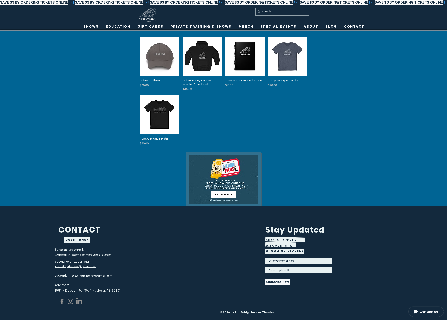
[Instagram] (70, 301)
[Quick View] (159, 56)
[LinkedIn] (79, 301)
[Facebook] (62, 301)
